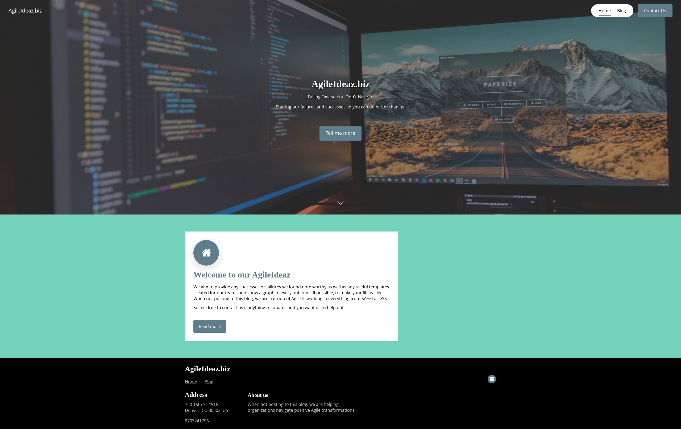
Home (605, 11)
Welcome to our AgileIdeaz (241, 274)
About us (258, 395)
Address (196, 394)
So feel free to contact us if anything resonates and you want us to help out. (269, 307)
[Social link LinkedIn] (492, 379)
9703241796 (197, 421)
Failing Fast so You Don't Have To (340, 97)
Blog (621, 11)
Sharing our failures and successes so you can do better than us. (340, 107)
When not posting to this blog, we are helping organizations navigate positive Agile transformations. (302, 407)
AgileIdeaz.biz (25, 10)
